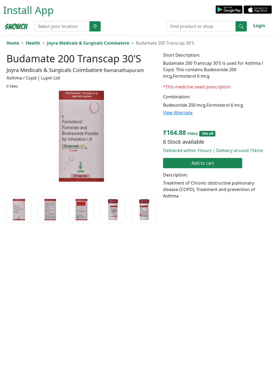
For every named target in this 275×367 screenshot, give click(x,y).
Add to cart (202, 163)
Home (12, 43)
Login (259, 25)
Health (33, 43)
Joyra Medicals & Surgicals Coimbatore (88, 43)
